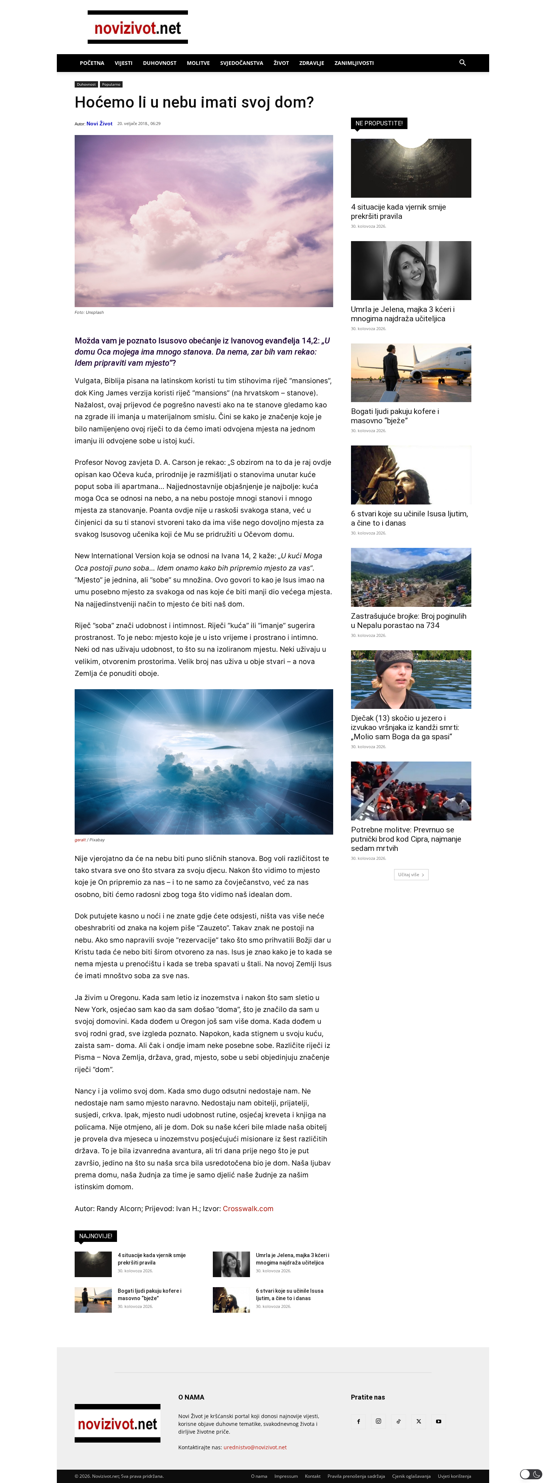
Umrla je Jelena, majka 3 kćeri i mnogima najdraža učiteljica (403, 314)
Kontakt (313, 1476)
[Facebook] (358, 1421)
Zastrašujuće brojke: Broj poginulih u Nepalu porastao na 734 (409, 621)
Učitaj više (408, 874)
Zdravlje (311, 62)
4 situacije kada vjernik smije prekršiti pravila (398, 212)
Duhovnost (159, 62)
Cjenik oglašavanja (411, 1476)
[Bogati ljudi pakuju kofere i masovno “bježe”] (93, 1300)
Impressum (286, 1476)
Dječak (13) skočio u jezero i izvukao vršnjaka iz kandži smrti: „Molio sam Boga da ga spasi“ (405, 727)
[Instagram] (378, 1421)
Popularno (111, 84)
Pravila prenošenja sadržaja (356, 1476)
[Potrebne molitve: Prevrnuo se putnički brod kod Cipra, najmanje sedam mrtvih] (411, 791)
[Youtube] (438, 1421)
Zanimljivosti (354, 62)
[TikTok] (398, 1421)
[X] (418, 1421)
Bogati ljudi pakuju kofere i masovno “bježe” (395, 416)
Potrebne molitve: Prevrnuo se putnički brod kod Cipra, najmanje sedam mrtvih (406, 839)
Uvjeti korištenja (454, 1476)
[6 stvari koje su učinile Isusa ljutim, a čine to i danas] (231, 1300)
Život (281, 62)
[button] (462, 63)
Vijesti (124, 62)
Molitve (198, 62)
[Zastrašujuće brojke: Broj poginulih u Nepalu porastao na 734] (411, 577)
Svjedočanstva (241, 62)
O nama (259, 1476)
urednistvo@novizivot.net (255, 1447)
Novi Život (100, 123)
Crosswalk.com (248, 1208)
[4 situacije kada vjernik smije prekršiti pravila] (93, 1264)
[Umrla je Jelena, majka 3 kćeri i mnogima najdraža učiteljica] (231, 1264)
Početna (92, 62)
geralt (80, 839)
